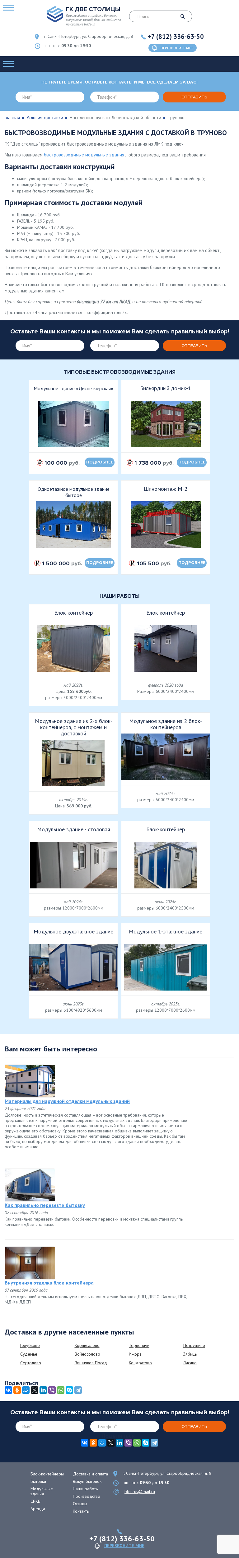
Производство (86, 1496)
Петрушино (194, 1345)
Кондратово (140, 1363)
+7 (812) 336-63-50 (176, 36)
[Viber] (52, 1390)
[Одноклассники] (17, 1390)
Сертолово (30, 1363)
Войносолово (87, 1354)
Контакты (81, 1511)
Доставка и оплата (90, 1473)
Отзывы (80, 1503)
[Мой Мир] (26, 1390)
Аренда (37, 1508)
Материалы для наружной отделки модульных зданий (67, 1101)
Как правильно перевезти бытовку (45, 1205)
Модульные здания (41, 1491)
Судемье (28, 1354)
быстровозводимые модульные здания (84, 155)
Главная (12, 117)
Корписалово (87, 1345)
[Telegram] (78, 1390)
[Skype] (69, 1390)
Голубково (30, 1345)
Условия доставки (44, 117)
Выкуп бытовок (87, 1481)
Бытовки (38, 1481)
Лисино (190, 1363)
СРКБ (35, 1501)
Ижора (135, 1354)
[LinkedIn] (43, 1390)
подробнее (99, 462)
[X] (34, 1390)
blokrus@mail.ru (139, 1491)
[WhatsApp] (60, 1390)
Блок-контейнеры (47, 1473)
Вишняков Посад (91, 1363)
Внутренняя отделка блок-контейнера (49, 1283)
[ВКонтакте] (8, 1390)
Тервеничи (139, 1345)
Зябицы (190, 1354)
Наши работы (86, 1488)
